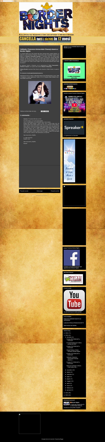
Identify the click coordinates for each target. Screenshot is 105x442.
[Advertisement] (39, 176)
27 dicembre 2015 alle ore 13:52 (34, 118)
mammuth (52, 439)
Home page (40, 191)
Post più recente (24, 191)
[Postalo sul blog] (43, 111)
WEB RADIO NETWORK (70, 325)
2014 (66, 392)
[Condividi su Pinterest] (48, 111)
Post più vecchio (55, 191)
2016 (66, 333)
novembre (69, 370)
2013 (66, 395)
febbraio (69, 387)
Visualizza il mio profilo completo (72, 407)
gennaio (69, 390)
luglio (68, 376)
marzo (68, 385)
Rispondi (25, 143)
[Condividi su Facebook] (46, 111)
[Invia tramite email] (41, 111)
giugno (69, 378)
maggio (69, 381)
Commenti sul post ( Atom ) (42, 195)
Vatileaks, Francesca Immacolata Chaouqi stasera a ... (72, 359)
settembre (69, 374)
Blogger (61, 439)
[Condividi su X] (45, 111)
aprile (68, 383)
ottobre (69, 372)
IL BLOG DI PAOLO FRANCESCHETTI (74, 323)
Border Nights (75, 402)
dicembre (69, 337)
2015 (66, 335)
